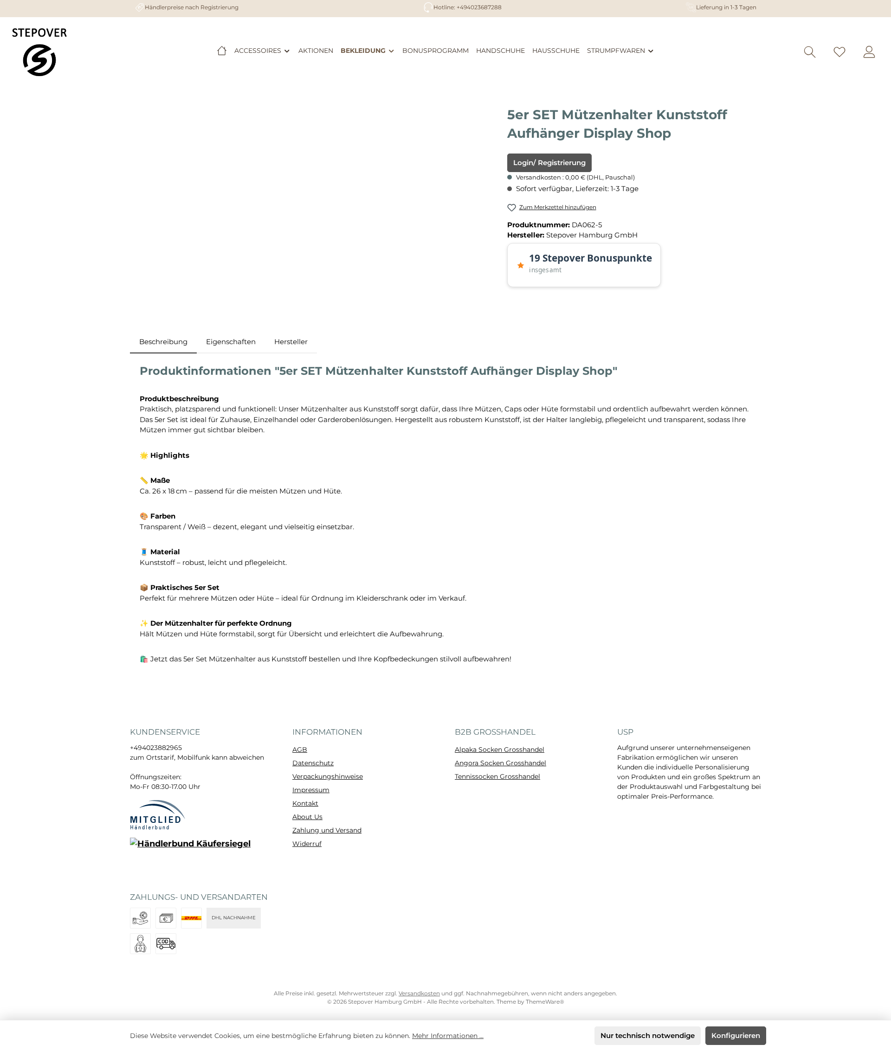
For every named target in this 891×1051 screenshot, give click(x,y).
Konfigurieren (735, 1035)
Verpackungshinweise (327, 776)
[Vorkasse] (140, 918)
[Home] (222, 51)
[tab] (163, 342)
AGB (299, 749)
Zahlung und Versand (327, 830)
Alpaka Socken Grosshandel (499, 749)
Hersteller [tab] (291, 341)
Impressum (310, 790)
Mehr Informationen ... (448, 1036)
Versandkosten (419, 993)
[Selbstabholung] (140, 943)
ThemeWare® (545, 1001)
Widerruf (307, 844)
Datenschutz (313, 763)
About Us (307, 817)
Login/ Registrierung (549, 162)
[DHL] (191, 918)
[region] (314, 205)
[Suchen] (809, 52)
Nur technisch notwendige (647, 1035)
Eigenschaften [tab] (231, 341)
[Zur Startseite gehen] (39, 52)
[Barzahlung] (165, 918)
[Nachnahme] (165, 943)
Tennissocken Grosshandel (497, 776)
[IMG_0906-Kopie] (314, 205)
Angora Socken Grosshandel (500, 763)
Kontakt (305, 803)
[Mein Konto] (869, 52)
